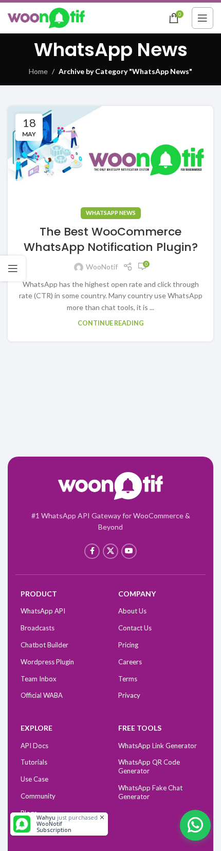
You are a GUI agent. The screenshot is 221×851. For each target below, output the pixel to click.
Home (38, 71)
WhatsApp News (111, 212)
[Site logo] (46, 17)
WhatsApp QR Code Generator (149, 766)
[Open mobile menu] (202, 18)
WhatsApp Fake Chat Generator (150, 792)
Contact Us (135, 628)
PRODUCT (39, 593)
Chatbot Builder (44, 645)
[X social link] (110, 551)
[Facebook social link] (92, 551)
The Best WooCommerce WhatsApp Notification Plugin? (111, 240)
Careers (130, 662)
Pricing (128, 645)
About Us (132, 611)
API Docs (34, 745)
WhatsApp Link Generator (157, 745)
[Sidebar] (13, 268)
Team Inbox (39, 679)
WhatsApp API (43, 611)
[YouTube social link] (129, 551)
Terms (127, 679)
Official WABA (42, 695)
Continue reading (111, 323)
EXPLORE (36, 727)
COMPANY (137, 593)
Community (38, 796)
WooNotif (102, 266)
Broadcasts (37, 628)
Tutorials (34, 762)
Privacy (129, 695)
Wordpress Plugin (47, 662)
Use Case (34, 779)
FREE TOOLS (139, 727)
